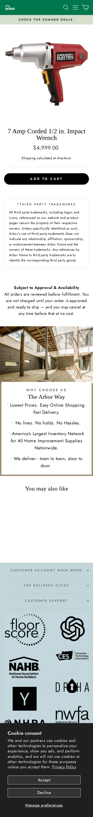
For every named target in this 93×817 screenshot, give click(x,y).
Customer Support (46, 600)
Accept (44, 780)
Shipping (28, 158)
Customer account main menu (46, 570)
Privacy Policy (64, 767)
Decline (44, 792)
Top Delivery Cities (46, 585)
